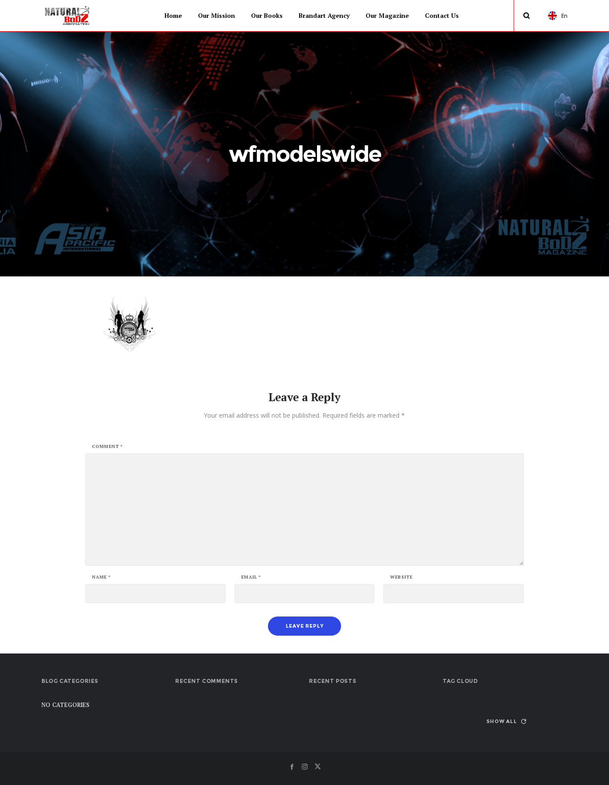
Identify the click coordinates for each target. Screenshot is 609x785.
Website (401, 577)
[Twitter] (317, 766)
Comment (107, 446)
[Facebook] (291, 766)
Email (251, 577)
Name (101, 577)
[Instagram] (304, 766)
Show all (501, 721)
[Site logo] (67, 15)
